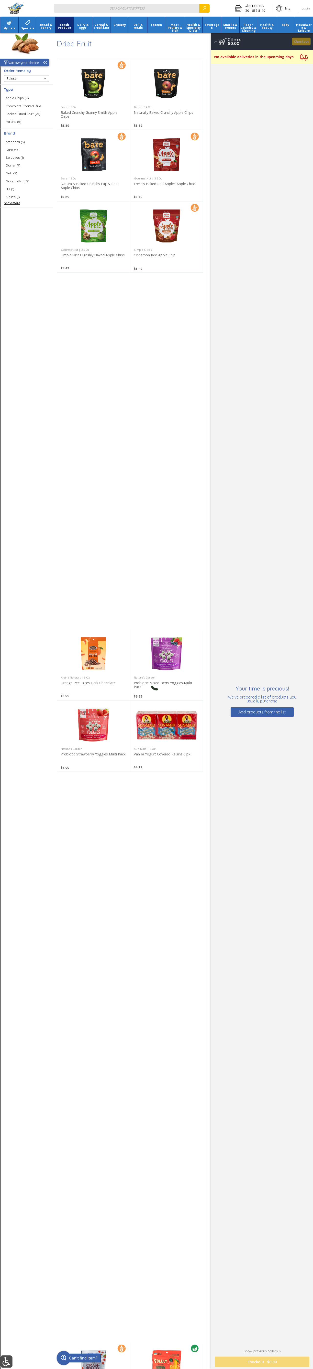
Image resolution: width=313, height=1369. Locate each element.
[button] (252, 8)
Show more (12, 203)
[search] (204, 8)
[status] (234, 40)
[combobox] (132, 8)
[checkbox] (26, 98)
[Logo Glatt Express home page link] (16, 8)
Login (306, 8)
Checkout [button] (301, 41)
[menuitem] (9, 25)
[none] (93, 94)
